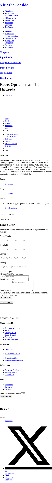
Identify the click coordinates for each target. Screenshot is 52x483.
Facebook (9, 421)
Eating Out (9, 20)
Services (8, 25)
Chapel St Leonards (10, 62)
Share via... (9, 480)
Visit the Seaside (14, 5)
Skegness (4, 52)
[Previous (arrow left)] (1, 417)
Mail (7, 475)
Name (2, 277)
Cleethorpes (6, 78)
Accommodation (11, 16)
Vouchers (8, 11)
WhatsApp (9, 473)
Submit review (6, 298)
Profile (7, 119)
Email (2, 279)
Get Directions (11, 208)
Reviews (9, 121)
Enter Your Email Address (10, 394)
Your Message (5, 290)
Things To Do (10, 18)
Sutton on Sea (7, 67)
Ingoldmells (6, 57)
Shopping (9, 22)
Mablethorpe (6, 72)
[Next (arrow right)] (4, 417)
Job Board (9, 27)
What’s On (9, 13)
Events (7, 123)
